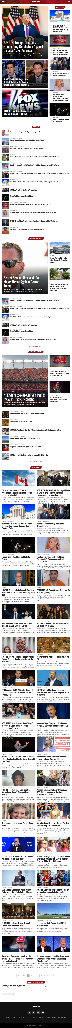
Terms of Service (51, 1017)
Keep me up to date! (8, 993)
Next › (46, 975)
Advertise (14, 1017)
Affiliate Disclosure (31, 1017)
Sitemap (21, 1017)
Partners (41, 1017)
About (8, 1017)
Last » (52, 975)
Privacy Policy (62, 1017)
